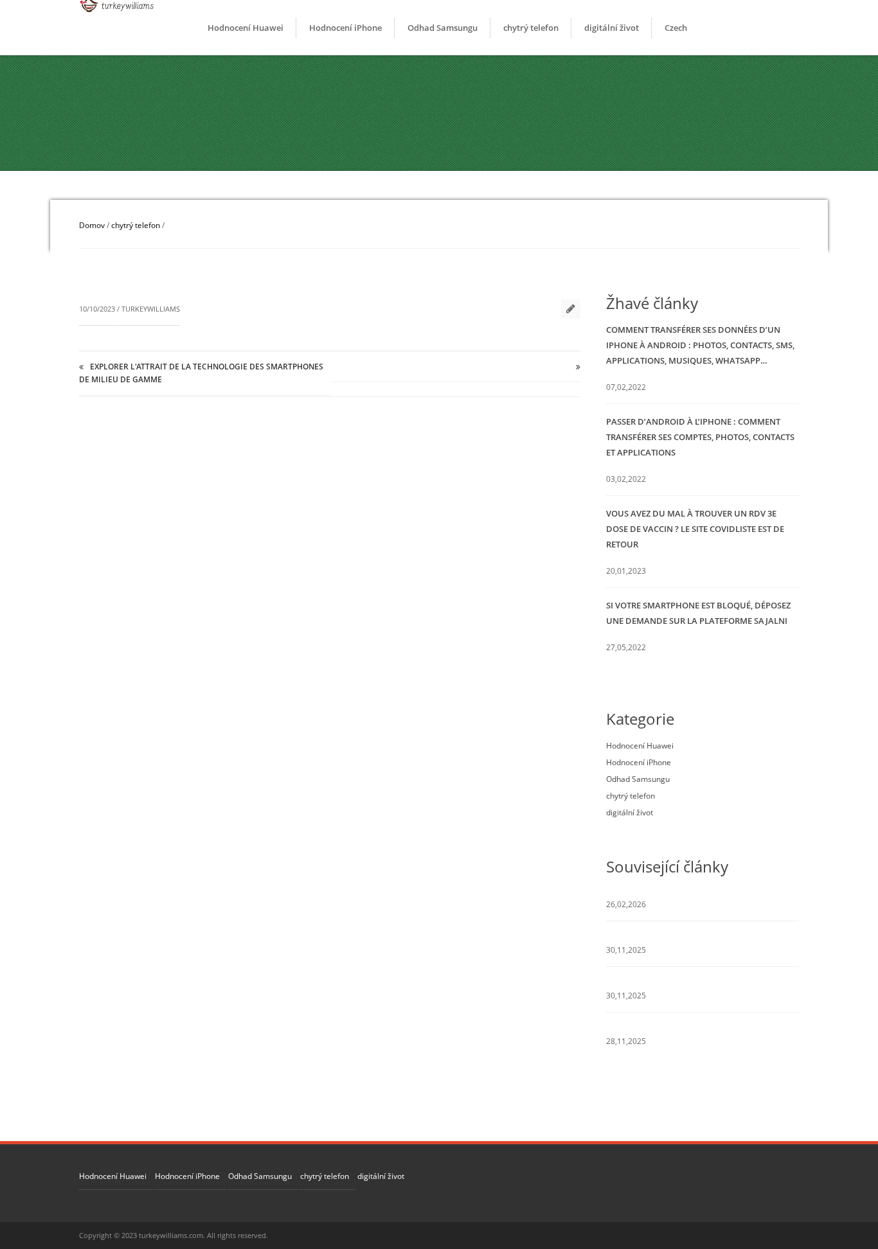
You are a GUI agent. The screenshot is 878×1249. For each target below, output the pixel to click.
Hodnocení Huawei (245, 27)
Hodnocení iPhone (345, 27)
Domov (92, 225)
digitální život (611, 27)
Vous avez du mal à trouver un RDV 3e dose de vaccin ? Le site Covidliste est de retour (695, 529)
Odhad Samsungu (443, 27)
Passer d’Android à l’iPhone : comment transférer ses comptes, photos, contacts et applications (700, 437)
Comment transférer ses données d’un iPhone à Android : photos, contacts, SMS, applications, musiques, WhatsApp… (700, 345)
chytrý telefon (531, 27)
